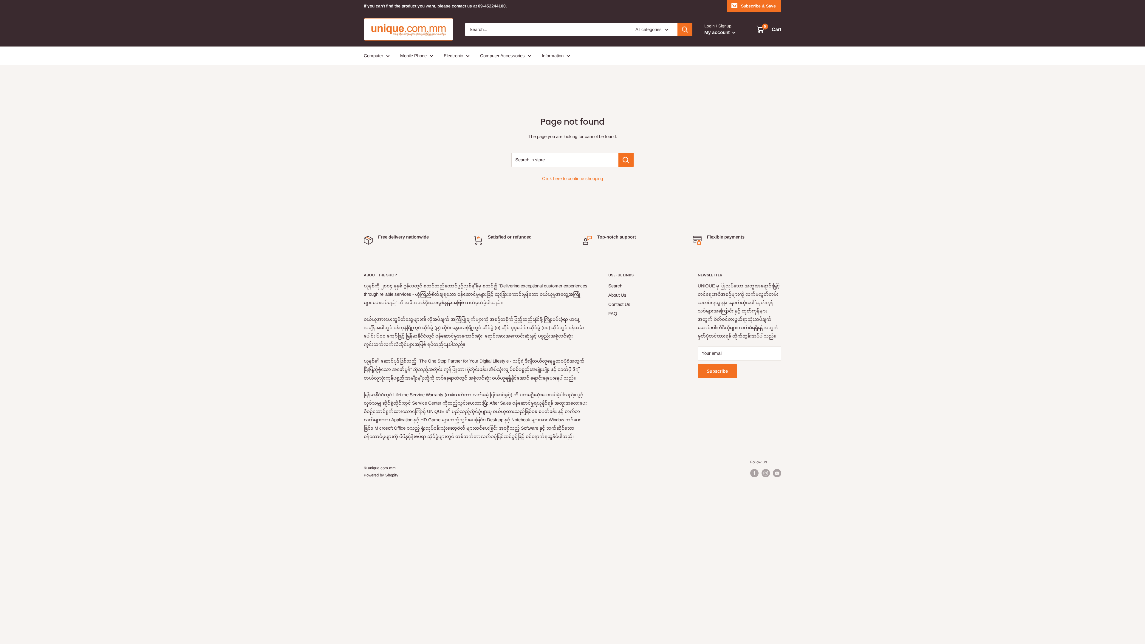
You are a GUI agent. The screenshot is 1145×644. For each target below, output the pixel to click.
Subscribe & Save (758, 6)
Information (553, 55)
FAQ (612, 313)
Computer (373, 55)
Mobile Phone (413, 55)
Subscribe (717, 371)
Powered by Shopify (381, 475)
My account (717, 32)
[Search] (684, 29)
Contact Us (619, 304)
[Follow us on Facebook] (754, 473)
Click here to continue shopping (572, 178)
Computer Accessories (502, 55)
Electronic (453, 55)
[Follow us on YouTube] (777, 473)
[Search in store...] (626, 160)
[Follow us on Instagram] (766, 473)
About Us (617, 295)
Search (615, 285)
